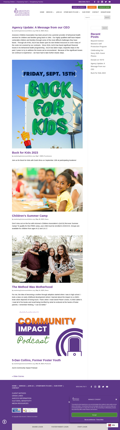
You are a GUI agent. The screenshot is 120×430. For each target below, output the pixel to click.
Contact (95, 12)
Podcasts (48, 363)
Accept (94, 415)
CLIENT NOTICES (19, 393)
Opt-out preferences (89, 419)
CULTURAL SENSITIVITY (22, 401)
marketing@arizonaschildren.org (24, 31)
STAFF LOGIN (82, 427)
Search (105, 28)
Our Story (86, 12)
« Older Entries (18, 376)
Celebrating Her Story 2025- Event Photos (98, 53)
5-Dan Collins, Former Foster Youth (36, 360)
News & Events (79, 7)
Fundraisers (48, 156)
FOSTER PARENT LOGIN (59, 427)
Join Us (59, 12)
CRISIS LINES (17, 396)
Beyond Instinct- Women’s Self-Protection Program (99, 44)
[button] (116, 399)
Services (49, 12)
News (46, 31)
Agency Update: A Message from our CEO (41, 27)
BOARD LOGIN (37, 427)
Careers (92, 7)
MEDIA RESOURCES (20, 403)
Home (42, 12)
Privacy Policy (99, 419)
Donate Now (104, 7)
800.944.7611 (84, 2)
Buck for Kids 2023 (25, 152)
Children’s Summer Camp (30, 215)
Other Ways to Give (71, 12)
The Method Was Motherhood (32, 287)
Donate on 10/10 (97, 60)
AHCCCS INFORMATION (21, 398)
